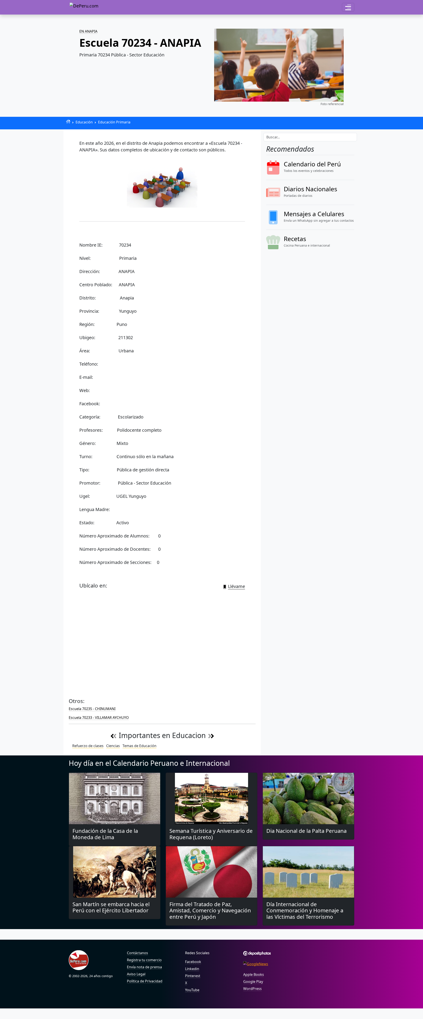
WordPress (252, 988)
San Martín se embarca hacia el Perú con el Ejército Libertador (111, 907)
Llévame (236, 586)
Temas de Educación (139, 745)
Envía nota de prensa (144, 967)
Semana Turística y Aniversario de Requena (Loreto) (211, 834)
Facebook (193, 961)
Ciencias (113, 745)
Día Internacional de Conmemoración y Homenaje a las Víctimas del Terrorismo (304, 910)
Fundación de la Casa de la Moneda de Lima (105, 834)
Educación (84, 122)
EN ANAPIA (88, 31)
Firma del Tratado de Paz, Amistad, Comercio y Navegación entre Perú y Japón (210, 910)
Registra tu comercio (144, 960)
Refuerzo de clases (88, 745)
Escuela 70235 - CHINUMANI (92, 708)
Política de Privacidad (144, 981)
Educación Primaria (114, 122)
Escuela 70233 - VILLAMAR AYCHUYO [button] (99, 717)
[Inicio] (68, 121)
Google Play (253, 981)
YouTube (192, 989)
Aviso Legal (136, 974)
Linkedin (192, 968)
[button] (348, 7)
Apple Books (253, 974)
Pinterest (192, 975)
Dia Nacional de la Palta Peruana (306, 830)
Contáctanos (137, 952)
